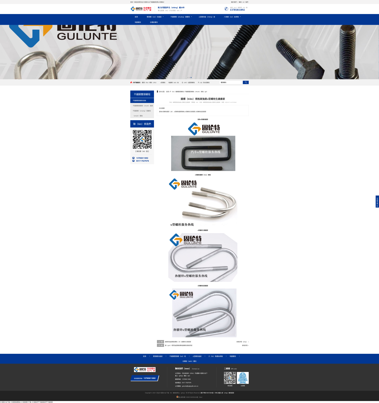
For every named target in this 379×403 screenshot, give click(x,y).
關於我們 (234, 2)
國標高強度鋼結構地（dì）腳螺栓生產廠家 (178, 342)
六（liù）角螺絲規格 (215, 356)
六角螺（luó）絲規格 (231, 17)
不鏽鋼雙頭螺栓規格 (139, 100)
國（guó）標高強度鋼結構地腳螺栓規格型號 (178, 345)
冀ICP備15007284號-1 (208, 393)
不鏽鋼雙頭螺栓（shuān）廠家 (143, 106)
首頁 (136, 17)
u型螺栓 (162, 82)
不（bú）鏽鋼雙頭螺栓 (177, 91)
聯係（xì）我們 (243, 2)
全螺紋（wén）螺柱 (189, 361)
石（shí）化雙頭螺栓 (188, 82)
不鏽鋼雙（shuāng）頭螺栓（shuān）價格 (142, 113)
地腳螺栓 (138, 22)
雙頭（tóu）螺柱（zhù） (149, 82)
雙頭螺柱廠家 (158, 356)
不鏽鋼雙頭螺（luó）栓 (177, 356)
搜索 (246, 82)
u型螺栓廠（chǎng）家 (207, 17)
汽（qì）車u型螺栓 (204, 82)
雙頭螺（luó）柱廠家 (154, 17)
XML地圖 (218, 393)
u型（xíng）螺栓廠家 (227, 393)
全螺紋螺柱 (154, 22)
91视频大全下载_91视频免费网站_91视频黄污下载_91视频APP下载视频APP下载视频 (26, 402)
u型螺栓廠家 (197, 356)
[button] (189, 77)
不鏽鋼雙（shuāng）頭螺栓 (180, 17)
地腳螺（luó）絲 (173, 82)
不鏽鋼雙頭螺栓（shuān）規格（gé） (196, 91)
